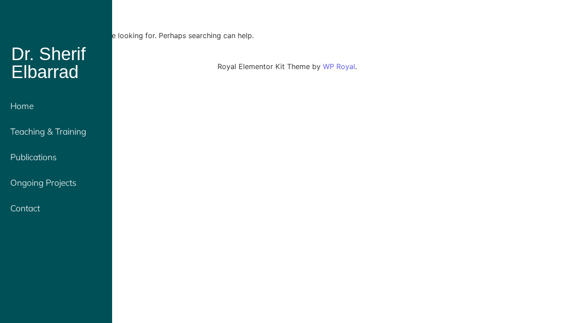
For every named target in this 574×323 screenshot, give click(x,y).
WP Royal (339, 66)
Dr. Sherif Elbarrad (48, 63)
